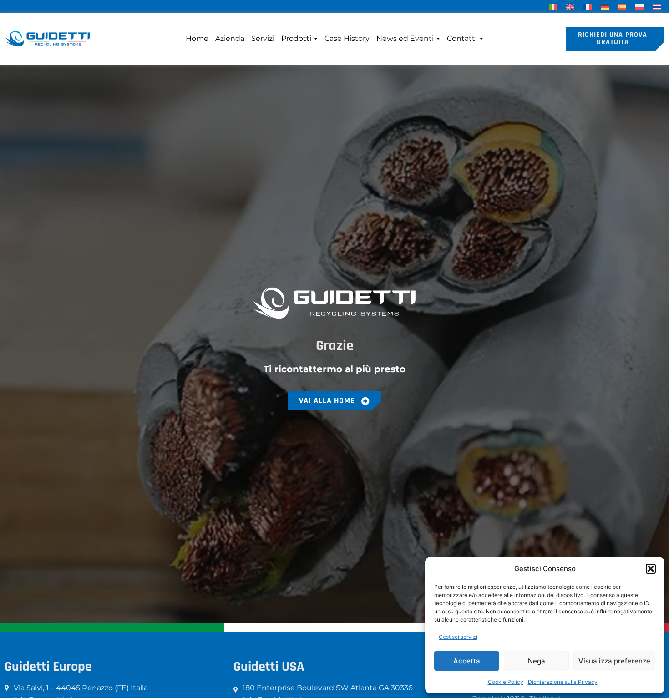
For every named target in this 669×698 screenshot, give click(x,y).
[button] (650, 568)
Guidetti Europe (48, 666)
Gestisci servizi (458, 636)
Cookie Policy (505, 681)
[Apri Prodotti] (316, 38)
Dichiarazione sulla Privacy (563, 681)
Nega (536, 661)
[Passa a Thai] (656, 6)
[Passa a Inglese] (570, 6)
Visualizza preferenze (614, 661)
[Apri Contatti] (481, 38)
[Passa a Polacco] (639, 6)
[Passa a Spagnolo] (622, 6)
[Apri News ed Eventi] (438, 38)
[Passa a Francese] (587, 6)
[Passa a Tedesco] (604, 6)
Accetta (466, 661)
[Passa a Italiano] (553, 6)
